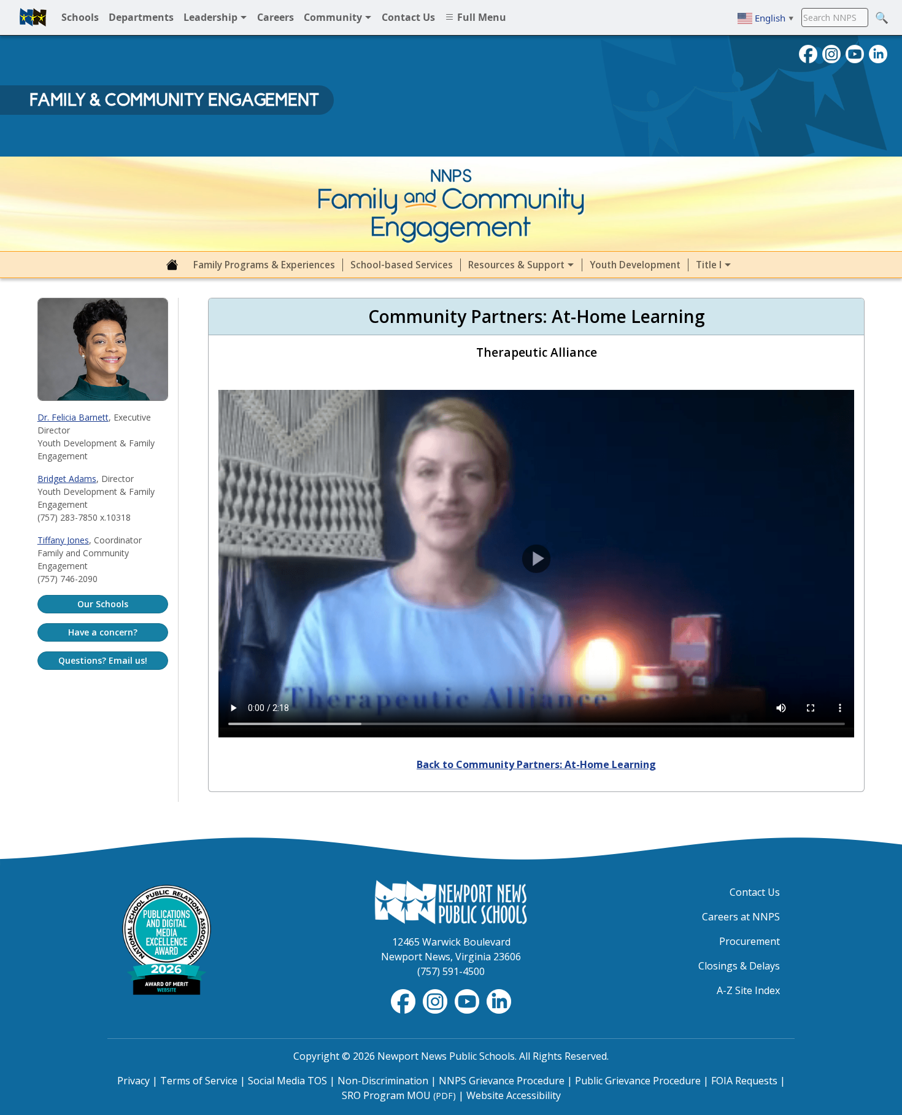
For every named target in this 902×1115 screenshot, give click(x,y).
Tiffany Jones (63, 540)
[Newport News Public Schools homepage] (33, 17)
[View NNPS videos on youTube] (855, 53)
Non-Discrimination (382, 1080)
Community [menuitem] (334, 17)
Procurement (749, 941)
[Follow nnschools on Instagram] (831, 53)
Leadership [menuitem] (211, 17)
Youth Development (635, 264)
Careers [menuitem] (275, 17)
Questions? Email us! (102, 660)
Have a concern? (102, 632)
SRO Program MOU (399, 1095)
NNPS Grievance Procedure (502, 1080)
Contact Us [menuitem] (408, 17)
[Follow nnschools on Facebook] (808, 53)
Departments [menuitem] (141, 17)
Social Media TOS (287, 1080)
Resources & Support (517, 264)
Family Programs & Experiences (264, 264)
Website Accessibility (513, 1095)
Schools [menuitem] (80, 17)
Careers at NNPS (741, 916)
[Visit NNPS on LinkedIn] (878, 53)
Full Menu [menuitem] (480, 17)
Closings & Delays (739, 966)
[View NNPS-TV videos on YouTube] (468, 1001)
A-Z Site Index (748, 990)
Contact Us (755, 892)
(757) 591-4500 (451, 971)
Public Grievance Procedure (638, 1080)
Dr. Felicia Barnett (73, 417)
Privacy (133, 1080)
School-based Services (401, 264)
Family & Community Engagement (174, 99)
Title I (710, 264)
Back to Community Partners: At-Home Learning (536, 764)
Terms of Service (198, 1080)
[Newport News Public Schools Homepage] (451, 901)
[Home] (172, 264)
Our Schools (102, 604)
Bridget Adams (66, 478)
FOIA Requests (744, 1080)
